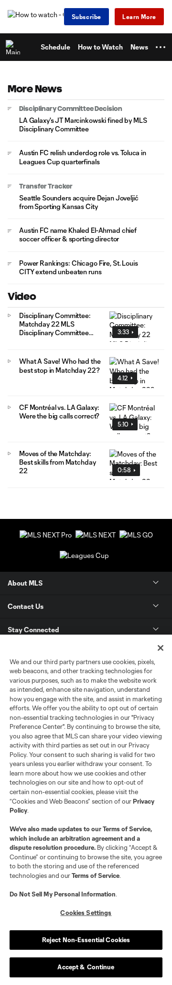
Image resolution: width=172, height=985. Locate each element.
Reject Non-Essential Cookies (86, 940)
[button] (160, 47)
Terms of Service (126, 829)
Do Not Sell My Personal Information (63, 894)
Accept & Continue (85, 967)
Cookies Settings (85, 912)
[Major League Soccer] (15, 47)
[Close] (160, 647)
